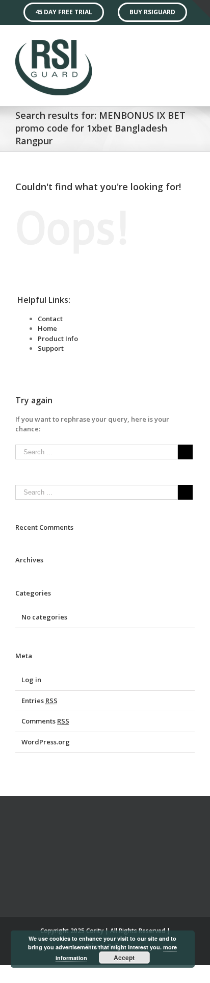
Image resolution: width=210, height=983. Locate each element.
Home (47, 328)
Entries (39, 700)
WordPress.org (45, 741)
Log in (31, 679)
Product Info (58, 338)
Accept (124, 957)
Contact (50, 318)
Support (51, 348)
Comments (45, 721)
